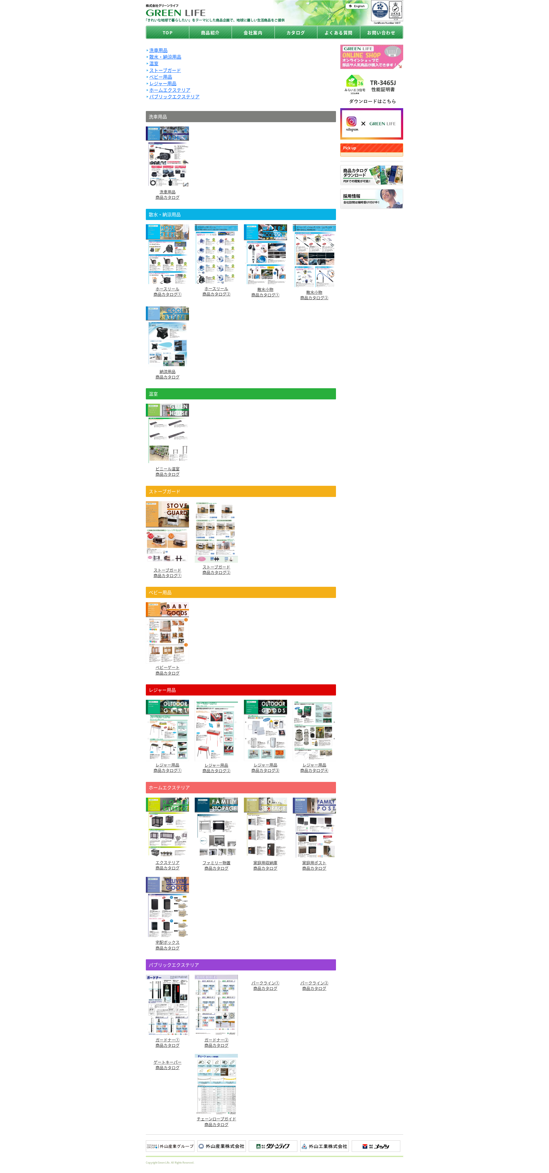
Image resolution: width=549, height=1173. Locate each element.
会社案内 (253, 32)
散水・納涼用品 (165, 57)
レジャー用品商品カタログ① (168, 767)
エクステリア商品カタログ (168, 865)
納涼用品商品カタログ (168, 373)
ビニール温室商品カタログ (168, 471)
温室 (153, 63)
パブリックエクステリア (174, 96)
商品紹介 (210, 32)
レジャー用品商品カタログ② (216, 767)
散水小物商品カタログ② (314, 294)
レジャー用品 (162, 83)
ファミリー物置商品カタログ (216, 865)
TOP (168, 32)
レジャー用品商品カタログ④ (314, 767)
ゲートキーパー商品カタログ (168, 1064)
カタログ (296, 32)
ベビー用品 (160, 77)
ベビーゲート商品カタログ (168, 669)
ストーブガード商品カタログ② (216, 569)
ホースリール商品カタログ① (168, 291)
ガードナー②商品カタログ (216, 1042)
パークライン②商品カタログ (314, 985)
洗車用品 (158, 50)
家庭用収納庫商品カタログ (265, 865)
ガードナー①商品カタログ (168, 1042)
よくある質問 (339, 32)
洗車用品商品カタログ (168, 194)
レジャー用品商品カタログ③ (265, 767)
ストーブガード (165, 70)
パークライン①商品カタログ (265, 985)
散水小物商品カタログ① (265, 292)
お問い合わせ (381, 32)
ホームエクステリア (169, 90)
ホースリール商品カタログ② (216, 291)
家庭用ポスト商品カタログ (314, 865)
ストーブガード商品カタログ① (168, 572)
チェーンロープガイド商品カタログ (216, 1121)
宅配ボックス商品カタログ (168, 944)
